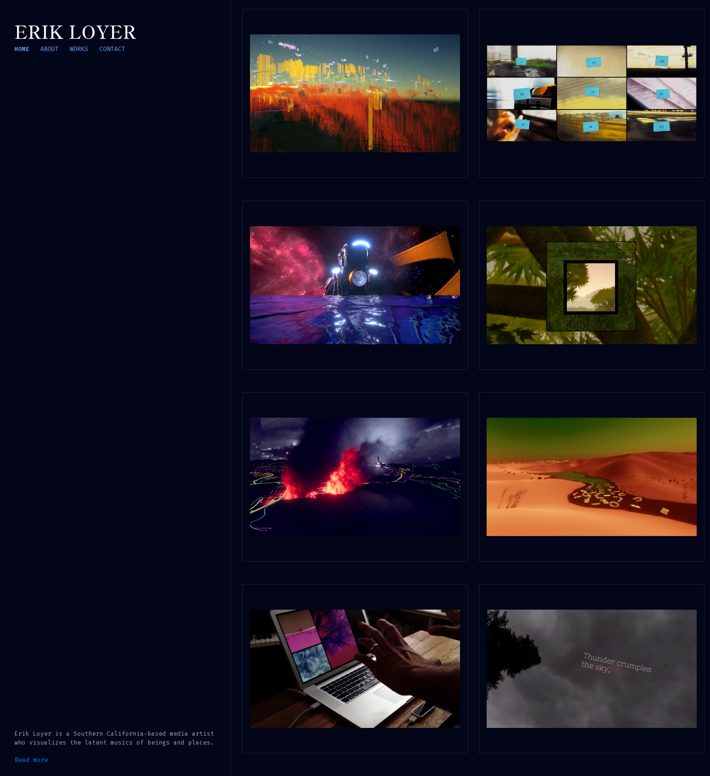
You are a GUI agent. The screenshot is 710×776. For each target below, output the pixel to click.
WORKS (79, 49)
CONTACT (112, 49)
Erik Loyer (75, 31)
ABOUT (49, 49)
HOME (21, 49)
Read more (31, 760)
